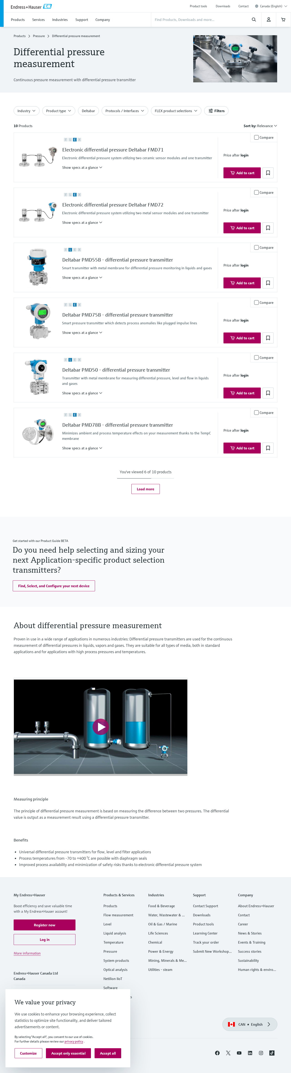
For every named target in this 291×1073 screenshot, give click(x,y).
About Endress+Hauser (256, 906)
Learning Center (205, 933)
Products (20, 36)
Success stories (249, 951)
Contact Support (205, 906)
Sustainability (248, 960)
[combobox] (273, 6)
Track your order (206, 942)
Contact (243, 6)
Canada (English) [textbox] (271, 6)
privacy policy (74, 1041)
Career (243, 924)
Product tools (198, 6)
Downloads (223, 6)
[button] (82, 167)
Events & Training (251, 942)
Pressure (39, 36)
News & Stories (250, 933)
